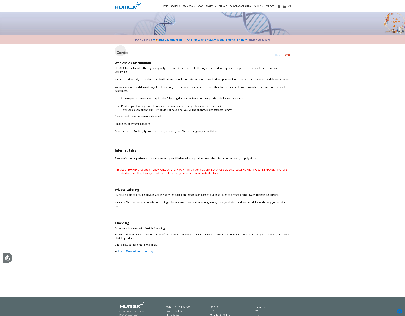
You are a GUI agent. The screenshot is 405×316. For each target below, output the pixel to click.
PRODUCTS (188, 6)
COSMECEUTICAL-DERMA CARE (177, 307)
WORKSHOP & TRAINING (240, 6)
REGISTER (259, 311)
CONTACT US (260, 307)
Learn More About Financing (136, 251)
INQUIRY (257, 6)
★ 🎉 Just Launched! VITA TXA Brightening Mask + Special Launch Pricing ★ (200, 39)
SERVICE (223, 6)
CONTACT (270, 6)
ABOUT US (175, 6)
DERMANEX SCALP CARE (174, 311)
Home (278, 55)
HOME (165, 6)
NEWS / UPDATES (206, 6)
